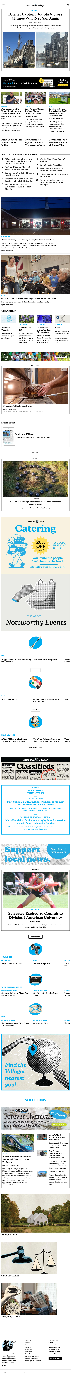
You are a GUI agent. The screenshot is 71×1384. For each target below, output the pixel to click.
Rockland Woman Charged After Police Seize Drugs (17, 168)
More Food (35, 670)
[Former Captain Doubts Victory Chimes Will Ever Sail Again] (35, 49)
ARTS (3, 695)
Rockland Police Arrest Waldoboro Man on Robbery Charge (18, 186)
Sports (35, 870)
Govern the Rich (40, 1023)
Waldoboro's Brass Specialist (19, 406)
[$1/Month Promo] (35, 83)
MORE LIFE (35, 452)
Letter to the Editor (8, 1020)
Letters (4, 1017)
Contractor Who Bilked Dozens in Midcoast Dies (58, 143)
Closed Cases (10, 1276)
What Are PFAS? (56, 1172)
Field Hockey (35, 910)
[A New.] (62, 319)
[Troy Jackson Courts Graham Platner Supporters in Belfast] (35, 98)
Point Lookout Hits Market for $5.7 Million (11, 143)
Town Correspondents (11, 987)
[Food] (35, 642)
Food (3, 655)
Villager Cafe (10, 1317)
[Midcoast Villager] (8, 436)
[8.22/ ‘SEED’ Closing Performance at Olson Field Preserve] (35, 479)
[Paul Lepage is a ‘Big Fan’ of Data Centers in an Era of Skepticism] (11, 98)
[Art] (35, 682)
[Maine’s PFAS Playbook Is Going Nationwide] (42, 1137)
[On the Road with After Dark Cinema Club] (44, 319)
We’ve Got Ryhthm (41, 964)
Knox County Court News (51, 165)
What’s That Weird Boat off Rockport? (52, 160)
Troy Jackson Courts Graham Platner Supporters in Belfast (34, 111)
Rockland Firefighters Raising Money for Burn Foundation (27, 240)
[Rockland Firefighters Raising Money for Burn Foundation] (35, 216)
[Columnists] (35, 980)
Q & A (3, 325)
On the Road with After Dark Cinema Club (44, 330)
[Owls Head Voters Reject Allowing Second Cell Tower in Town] (35, 274)
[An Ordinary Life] (26, 319)
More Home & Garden (35, 747)
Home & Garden (8, 735)
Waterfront (35, 10)
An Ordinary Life (9, 699)
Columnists (6, 957)
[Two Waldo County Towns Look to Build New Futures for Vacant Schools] (59, 98)
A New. (58, 328)
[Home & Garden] (35, 722)
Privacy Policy (41, 1372)
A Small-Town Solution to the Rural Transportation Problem (16, 1159)
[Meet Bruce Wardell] (8, 319)
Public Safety (5, 237)
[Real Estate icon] (35, 1213)
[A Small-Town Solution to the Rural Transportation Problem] (18, 1143)
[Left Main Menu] (3, 5)
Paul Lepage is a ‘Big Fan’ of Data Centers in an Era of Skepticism (11, 111)
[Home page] (35, 5)
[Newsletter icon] (35, 1299)
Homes (51, 106)
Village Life (23, 325)
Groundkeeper (6, 960)
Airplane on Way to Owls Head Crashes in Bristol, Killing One (19, 180)
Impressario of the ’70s (11, 964)
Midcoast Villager (25, 434)
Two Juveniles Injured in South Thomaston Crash (35, 143)
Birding (35, 960)
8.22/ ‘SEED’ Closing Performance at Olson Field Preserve (35, 502)
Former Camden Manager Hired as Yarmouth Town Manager (52, 182)
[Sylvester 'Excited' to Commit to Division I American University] (35, 890)
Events (35, 459)
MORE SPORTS (35, 937)
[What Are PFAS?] (42, 1174)
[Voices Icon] (35, 949)
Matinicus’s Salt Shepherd (45, 660)
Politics (4, 106)
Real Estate (9, 1235)
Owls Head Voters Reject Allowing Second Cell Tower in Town (28, 299)
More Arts (35, 709)
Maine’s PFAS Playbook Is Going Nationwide (57, 1137)
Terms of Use (35, 1372)
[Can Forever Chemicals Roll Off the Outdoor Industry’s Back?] (42, 1153)
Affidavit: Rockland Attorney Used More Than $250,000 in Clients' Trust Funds (18, 161)
